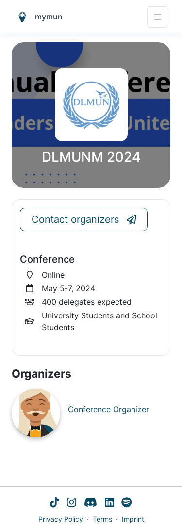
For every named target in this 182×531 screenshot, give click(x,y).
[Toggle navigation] (157, 17)
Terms (102, 519)
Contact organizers (75, 219)
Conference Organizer (108, 409)
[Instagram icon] (71, 503)
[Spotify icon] (126, 503)
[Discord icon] (90, 503)
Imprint (133, 519)
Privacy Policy (60, 519)
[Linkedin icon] (109, 503)
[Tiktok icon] (54, 503)
